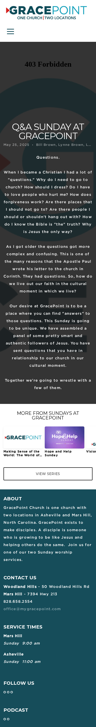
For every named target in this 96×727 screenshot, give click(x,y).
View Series (48, 474)
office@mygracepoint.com (32, 609)
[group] (23, 443)
